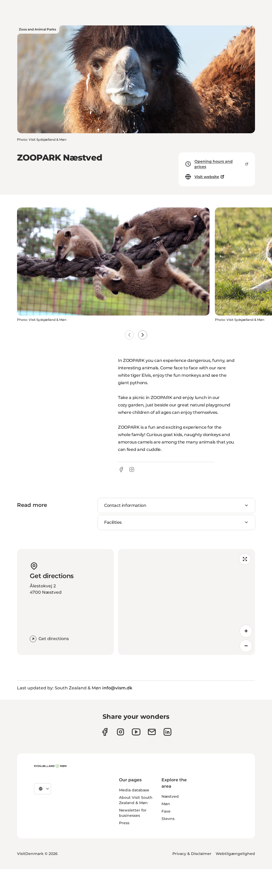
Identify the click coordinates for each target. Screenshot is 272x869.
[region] (186, 602)
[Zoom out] (246, 646)
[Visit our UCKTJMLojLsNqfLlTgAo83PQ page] (136, 732)
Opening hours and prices (213, 164)
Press (124, 823)
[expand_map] (245, 559)
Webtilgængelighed (235, 853)
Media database (134, 790)
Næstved (170, 796)
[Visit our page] (120, 732)
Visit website (206, 176)
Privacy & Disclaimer (191, 853)
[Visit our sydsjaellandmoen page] (104, 732)
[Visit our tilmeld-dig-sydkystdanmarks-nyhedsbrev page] (151, 732)
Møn (166, 803)
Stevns (168, 818)
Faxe (166, 811)
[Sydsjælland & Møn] (50, 766)
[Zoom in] (246, 631)
